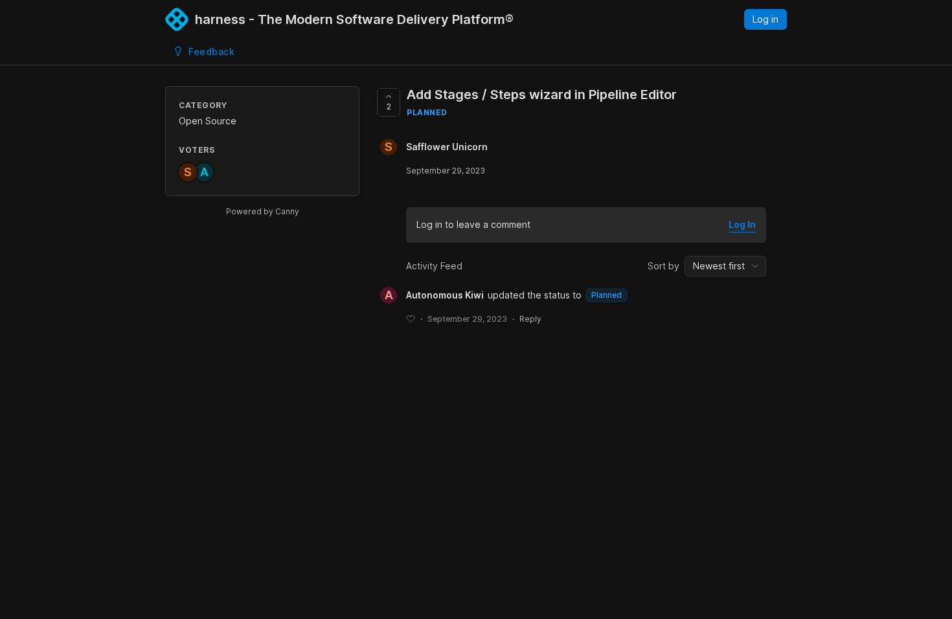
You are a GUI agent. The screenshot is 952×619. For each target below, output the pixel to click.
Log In (742, 224)
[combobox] (725, 266)
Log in (765, 19)
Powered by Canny (262, 211)
